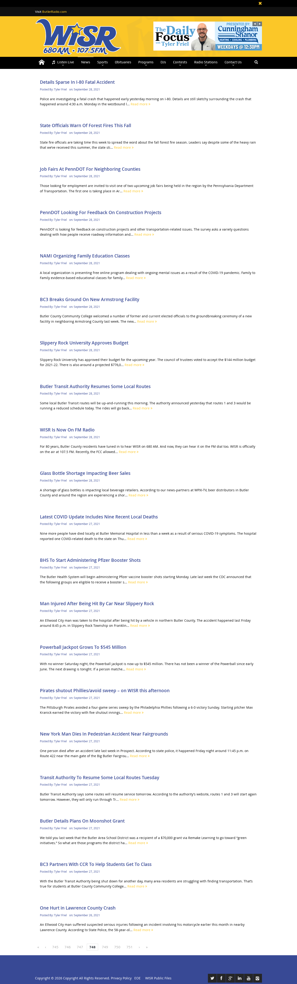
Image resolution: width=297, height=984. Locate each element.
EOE (136, 978)
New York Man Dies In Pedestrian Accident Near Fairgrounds (104, 734)
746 (68, 947)
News (85, 62)
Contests (180, 62)
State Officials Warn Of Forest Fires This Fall (85, 125)
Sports (102, 62)
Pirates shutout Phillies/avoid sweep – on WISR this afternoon (105, 691)
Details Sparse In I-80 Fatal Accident (77, 82)
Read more (139, 104)
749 (105, 947)
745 (55, 947)
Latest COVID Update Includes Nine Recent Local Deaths (99, 517)
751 (129, 947)
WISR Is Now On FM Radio (67, 430)
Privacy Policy (121, 978)
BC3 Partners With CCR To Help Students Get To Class (96, 864)
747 (80, 947)
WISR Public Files (158, 978)
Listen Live (65, 62)
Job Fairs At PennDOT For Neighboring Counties (90, 169)
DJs (163, 62)
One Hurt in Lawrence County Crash (78, 908)
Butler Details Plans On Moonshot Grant (82, 821)
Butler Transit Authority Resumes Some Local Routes (95, 386)
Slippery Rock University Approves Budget (84, 343)
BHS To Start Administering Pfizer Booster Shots (90, 560)
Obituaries (123, 62)
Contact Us (233, 62)
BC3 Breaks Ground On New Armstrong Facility (89, 299)
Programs (145, 62)
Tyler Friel (60, 89)
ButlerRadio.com (54, 11)
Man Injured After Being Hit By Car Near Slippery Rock (97, 604)
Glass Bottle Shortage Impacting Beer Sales (85, 473)
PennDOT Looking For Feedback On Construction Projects (100, 212)
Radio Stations (205, 62)
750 (117, 947)
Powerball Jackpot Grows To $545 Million (83, 647)
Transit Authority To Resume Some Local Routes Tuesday (99, 778)
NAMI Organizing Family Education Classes (85, 256)
